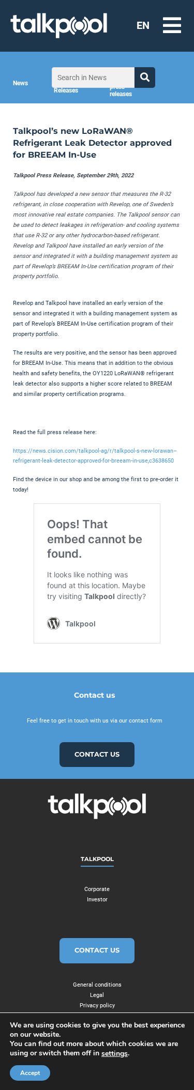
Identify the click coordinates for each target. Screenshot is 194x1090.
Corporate (97, 889)
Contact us (97, 754)
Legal (97, 995)
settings (114, 1053)
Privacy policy (97, 1005)
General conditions (97, 984)
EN (143, 25)
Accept (30, 1073)
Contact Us (97, 950)
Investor (97, 899)
